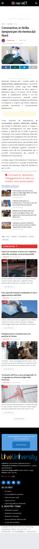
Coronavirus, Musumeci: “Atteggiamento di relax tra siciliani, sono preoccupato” (19, 178)
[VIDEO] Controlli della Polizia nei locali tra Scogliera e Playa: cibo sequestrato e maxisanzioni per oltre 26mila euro (24, 214)
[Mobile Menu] (3, 3)
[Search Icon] (36, 3)
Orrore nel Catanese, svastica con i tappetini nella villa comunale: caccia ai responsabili (19, 252)
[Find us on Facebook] (4, 482)
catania (13, 236)
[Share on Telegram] (24, 67)
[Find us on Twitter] (9, 482)
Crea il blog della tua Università (15, 503)
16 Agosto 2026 (15, 298)
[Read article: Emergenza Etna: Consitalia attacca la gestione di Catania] (19, 350)
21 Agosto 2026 (18, 219)
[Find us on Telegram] (13, 482)
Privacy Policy (31, 531)
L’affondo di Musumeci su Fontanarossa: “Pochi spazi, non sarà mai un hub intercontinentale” (24, 203)
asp (8, 236)
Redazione (11, 40)
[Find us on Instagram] (18, 482)
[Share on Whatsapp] (15, 67)
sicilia (31, 236)
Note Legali (7, 476)
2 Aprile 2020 (22, 40)
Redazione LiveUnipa (12, 516)
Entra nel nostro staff (12, 497)
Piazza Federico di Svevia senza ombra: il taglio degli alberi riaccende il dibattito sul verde (24, 193)
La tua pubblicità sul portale (14, 494)
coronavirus (23, 236)
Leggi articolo (10, 287)
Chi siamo (8, 491)
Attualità (9, 24)
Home (3, 24)
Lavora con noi (10, 500)
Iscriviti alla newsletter (12, 522)
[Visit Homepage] (19, 3)
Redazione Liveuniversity (13, 513)
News (15, 24)
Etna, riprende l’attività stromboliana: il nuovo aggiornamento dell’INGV (19, 293)
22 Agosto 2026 (18, 197)
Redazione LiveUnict (11, 510)
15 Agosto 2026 (15, 382)
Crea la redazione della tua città (15, 519)
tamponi (5, 239)
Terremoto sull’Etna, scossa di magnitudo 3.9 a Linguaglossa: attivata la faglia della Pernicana (19, 377)
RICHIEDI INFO (21, 445)
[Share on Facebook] (6, 67)
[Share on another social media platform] (33, 67)
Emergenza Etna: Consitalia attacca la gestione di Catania (16, 335)
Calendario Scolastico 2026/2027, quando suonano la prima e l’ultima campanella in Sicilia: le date (24, 225)
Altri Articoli (20, 419)
